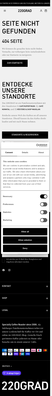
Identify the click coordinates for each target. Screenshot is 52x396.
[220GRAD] (25, 10)
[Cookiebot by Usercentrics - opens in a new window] (36, 145)
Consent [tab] (9, 152)
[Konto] (41, 11)
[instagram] (9, 270)
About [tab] (41, 152)
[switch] (43, 204)
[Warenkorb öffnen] (45, 10)
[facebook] (3, 270)
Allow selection (25, 240)
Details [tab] (25, 152)
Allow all (25, 232)
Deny (25, 248)
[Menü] (5, 10)
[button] (7, 10)
